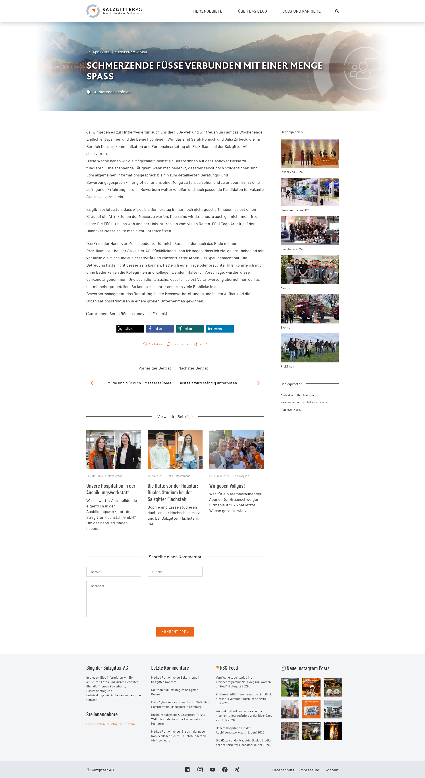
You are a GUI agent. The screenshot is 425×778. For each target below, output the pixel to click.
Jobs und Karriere (301, 11)
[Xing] (237, 771)
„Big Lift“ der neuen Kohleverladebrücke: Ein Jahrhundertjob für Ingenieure (179, 736)
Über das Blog (252, 11)
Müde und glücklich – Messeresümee (140, 382)
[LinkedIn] (187, 771)
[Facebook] (225, 771)
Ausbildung (287, 395)
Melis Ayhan (115, 476)
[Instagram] (200, 771)
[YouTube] (212, 771)
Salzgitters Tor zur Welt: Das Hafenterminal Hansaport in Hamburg (178, 719)
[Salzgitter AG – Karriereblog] (114, 10)
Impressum (309, 769)
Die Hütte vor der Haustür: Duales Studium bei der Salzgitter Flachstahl (173, 492)
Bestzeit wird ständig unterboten (207, 382)
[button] (130, 329)
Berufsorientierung (293, 402)
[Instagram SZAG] (290, 686)
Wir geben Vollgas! (227, 485)
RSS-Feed (229, 667)
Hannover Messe (291, 409)
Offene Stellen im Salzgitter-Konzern (110, 724)
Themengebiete (206, 11)
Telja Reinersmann (178, 476)
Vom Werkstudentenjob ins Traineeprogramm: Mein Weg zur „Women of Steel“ (243, 681)
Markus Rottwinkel (130, 51)
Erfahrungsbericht (318, 402)
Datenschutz (283, 769)
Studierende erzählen (112, 91)
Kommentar (181, 344)
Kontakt (332, 769)
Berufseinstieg (306, 395)
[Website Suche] (337, 11)
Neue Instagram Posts (308, 668)
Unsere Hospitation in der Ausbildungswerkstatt (110, 488)
